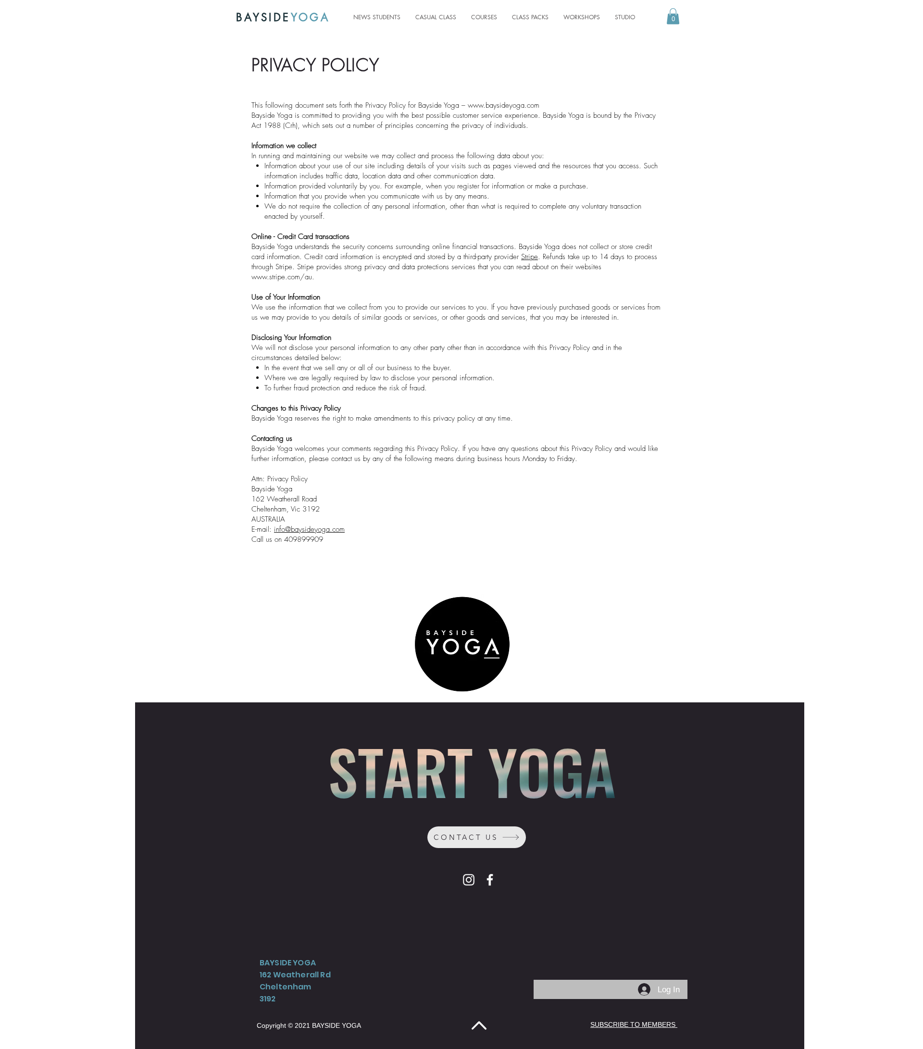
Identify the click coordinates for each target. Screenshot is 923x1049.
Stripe (529, 257)
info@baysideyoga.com (309, 529)
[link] (673, 16)
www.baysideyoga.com (503, 105)
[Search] (687, 17)
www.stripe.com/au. (282, 277)
